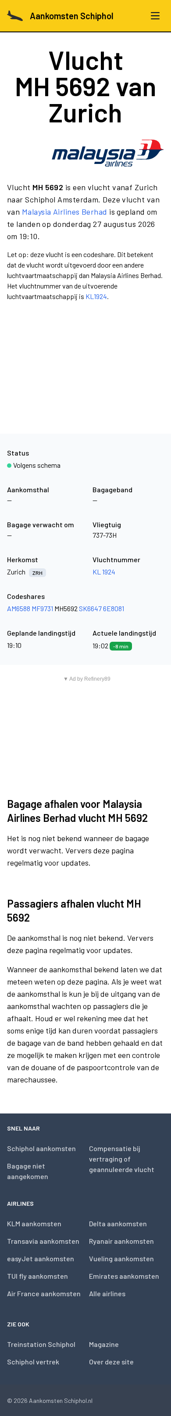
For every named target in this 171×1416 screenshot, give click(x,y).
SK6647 (90, 608)
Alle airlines (107, 1293)
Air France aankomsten (44, 1293)
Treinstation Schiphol (41, 1344)
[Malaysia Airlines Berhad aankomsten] (107, 153)
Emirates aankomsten (124, 1276)
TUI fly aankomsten (37, 1276)
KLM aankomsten (34, 1223)
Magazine (104, 1344)
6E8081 (113, 608)
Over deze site (111, 1361)
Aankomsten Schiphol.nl (61, 1400)
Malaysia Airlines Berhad (64, 211)
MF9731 (42, 608)
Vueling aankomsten (121, 1258)
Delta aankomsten (118, 1223)
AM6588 (18, 608)
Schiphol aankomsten (41, 1148)
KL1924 (96, 296)
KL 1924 (104, 571)
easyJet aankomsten (40, 1258)
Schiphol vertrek (33, 1361)
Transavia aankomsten (43, 1241)
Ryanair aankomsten (121, 1241)
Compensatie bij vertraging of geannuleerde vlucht (121, 1158)
